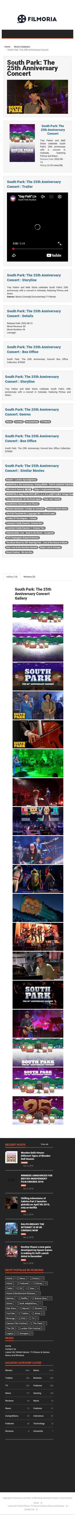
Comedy (19, 422)
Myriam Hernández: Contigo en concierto (25, 509)
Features (37, 1385)
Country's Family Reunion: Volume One (24, 523)
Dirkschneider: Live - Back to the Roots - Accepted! (30, 533)
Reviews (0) (29, 576)
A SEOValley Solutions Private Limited (48, 1498)
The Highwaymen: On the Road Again (23, 499)
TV (6, 1385)
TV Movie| (51, 296)
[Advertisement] (31, 1464)
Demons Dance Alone (57, 509)
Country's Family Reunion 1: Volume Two (25, 528)
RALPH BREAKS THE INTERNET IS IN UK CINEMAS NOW (32, 1227)
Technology (39, 1423)
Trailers (9, 1378)
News (23, 1185)
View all (44, 1144)
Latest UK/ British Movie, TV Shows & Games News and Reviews (36, 1506)
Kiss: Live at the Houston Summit (21, 547)
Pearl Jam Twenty (52, 499)
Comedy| (27, 296)
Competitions (11, 1416)
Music (9, 422)
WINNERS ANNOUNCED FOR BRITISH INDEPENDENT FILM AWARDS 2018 (36, 1178)
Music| (19, 296)
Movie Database (22, 46)
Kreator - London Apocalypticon (21, 480)
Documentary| (39, 296)
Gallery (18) (12, 576)
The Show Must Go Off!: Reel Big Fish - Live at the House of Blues (36, 542)
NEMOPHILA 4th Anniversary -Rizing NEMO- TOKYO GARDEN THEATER (39, 484)
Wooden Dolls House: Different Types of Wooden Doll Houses (35, 1155)
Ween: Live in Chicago (50, 547)
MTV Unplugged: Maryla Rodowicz (22, 538)
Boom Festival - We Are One (19, 552)
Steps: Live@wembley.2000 (47, 489)
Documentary (32, 422)
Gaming (24, 1163)
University (38, 1431)
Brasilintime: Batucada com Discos (22, 504)
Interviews (38, 1416)
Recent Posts (15, 1144)
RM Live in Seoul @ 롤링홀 (18, 489)
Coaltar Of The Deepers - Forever (21, 518)
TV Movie (45, 422)
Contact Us (10, 1349)
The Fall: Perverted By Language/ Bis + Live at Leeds (30, 513)
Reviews (37, 1378)
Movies (8, 1370)
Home (7, 46)
